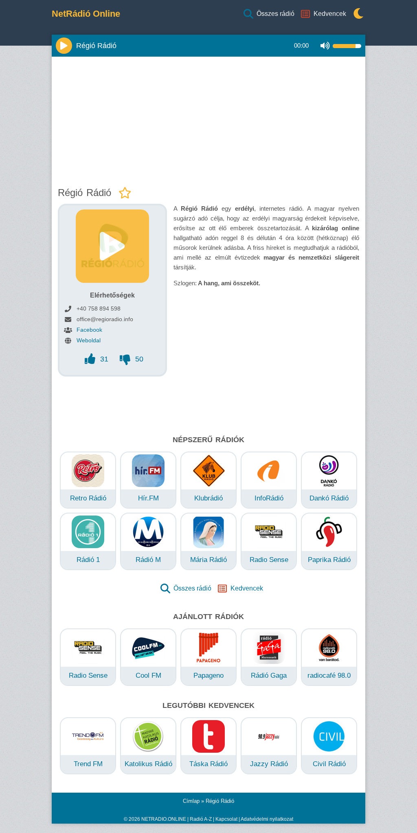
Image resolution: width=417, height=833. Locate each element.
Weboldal (89, 340)
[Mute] (325, 46)
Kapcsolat (226, 819)
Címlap (191, 801)
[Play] (64, 45)
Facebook (89, 329)
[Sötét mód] (356, 14)
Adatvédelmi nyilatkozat (267, 819)
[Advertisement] (208, 120)
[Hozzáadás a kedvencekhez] (125, 193)
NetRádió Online (86, 13)
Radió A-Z (201, 819)
